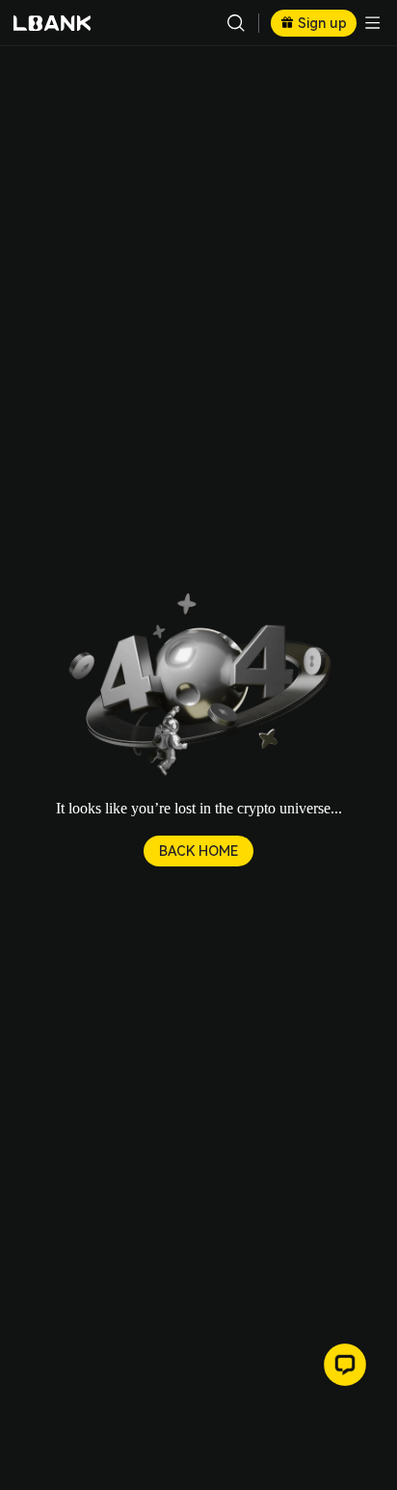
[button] (198, 686)
